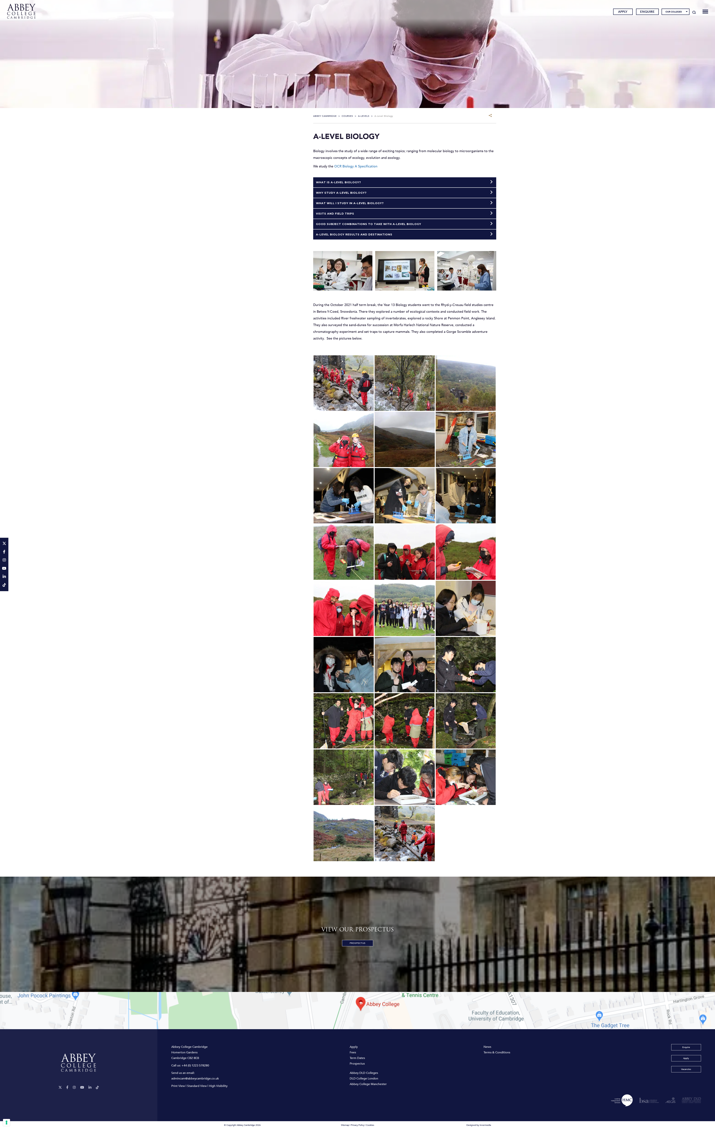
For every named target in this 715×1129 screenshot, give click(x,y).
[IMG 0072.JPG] (466, 551)
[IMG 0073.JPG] (344, 608)
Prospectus (358, 943)
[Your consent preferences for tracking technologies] (6, 1122)
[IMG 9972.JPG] (405, 720)
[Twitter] (60, 1087)
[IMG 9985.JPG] (344, 833)
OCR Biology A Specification (355, 166)
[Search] (694, 12)
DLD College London (364, 1078)
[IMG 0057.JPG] (344, 495)
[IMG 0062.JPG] (466, 495)
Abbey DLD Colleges (364, 1073)
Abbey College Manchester (368, 1084)
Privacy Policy (357, 1125)
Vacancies (686, 1069)
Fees (353, 1052)
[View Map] (357, 1010)
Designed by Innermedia (478, 1125)
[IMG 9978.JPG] (405, 777)
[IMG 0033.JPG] (405, 382)
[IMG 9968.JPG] (344, 720)
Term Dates (357, 1058)
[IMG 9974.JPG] (466, 720)
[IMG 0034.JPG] (466, 382)
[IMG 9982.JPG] (466, 777)
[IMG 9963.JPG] (466, 664)
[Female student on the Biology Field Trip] (344, 439)
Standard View (197, 1086)
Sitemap (345, 1125)
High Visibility (218, 1086)
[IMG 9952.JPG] (466, 608)
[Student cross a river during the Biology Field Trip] (405, 833)
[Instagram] (74, 1087)
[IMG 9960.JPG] (405, 664)
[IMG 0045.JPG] (405, 439)
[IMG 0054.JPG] (466, 439)
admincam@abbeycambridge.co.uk (195, 1078)
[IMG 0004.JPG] (344, 382)
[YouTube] (82, 1087)
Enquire (647, 12)
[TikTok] (97, 1087)
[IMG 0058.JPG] (405, 495)
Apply (622, 12)
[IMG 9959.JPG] (344, 664)
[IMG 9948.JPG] (405, 608)
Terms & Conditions (497, 1052)
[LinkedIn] (90, 1087)
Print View (178, 1086)
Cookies (370, 1125)
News (487, 1047)
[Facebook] (67, 1087)
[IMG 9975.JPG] (344, 777)
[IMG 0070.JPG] (405, 551)
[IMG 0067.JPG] (344, 551)
